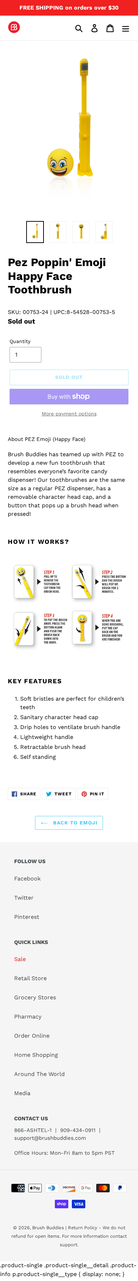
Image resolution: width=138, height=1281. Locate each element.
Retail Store (30, 978)
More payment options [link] (69, 413)
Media (22, 1093)
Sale (20, 959)
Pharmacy (27, 1016)
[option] (35, 232)
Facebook (27, 878)
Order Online (32, 1035)
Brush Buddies (48, 1227)
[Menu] (125, 28)
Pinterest (26, 916)
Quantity (20, 341)
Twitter (24, 897)
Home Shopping (36, 1054)
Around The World (39, 1074)
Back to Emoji (74, 823)
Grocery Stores (35, 997)
